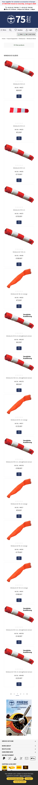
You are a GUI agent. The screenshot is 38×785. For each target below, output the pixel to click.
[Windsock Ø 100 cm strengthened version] (19, 656)
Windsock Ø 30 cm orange (19, 504)
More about (6, 746)
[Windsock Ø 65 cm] (19, 152)
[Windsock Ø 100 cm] (19, 236)
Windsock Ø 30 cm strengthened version (19, 336)
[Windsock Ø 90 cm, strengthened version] (19, 446)
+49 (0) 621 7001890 (13, 7)
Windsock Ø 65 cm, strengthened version (19, 630)
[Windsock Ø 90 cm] (19, 194)
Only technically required (15, 779)
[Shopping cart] (36, 30)
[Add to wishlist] (32, 60)
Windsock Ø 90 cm (19, 210)
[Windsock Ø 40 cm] (19, 68)
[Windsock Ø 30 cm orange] (19, 488)
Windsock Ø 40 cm (19, 84)
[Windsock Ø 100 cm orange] (19, 572)
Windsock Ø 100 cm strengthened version (19, 672)
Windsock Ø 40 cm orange (19, 294)
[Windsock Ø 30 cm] (19, 110)
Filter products (19, 45)
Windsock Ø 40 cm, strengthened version (19, 378)
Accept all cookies (20, 782)
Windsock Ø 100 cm (19, 252)
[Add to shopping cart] (19, 96)
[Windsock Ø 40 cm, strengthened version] (19, 362)
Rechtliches (6, 749)
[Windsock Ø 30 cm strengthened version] (19, 320)
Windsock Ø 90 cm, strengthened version (19, 462)
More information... (25, 776)
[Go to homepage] (19, 19)
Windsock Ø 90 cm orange (19, 546)
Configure (29, 779)
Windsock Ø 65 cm (19, 168)
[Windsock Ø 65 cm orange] (19, 404)
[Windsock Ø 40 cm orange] (19, 278)
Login (30, 30)
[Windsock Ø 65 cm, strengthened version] (19, 614)
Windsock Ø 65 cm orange (19, 420)
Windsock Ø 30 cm (19, 126)
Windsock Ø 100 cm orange (19, 588)
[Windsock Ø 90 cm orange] (19, 530)
